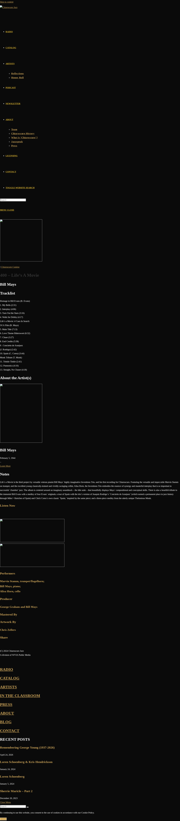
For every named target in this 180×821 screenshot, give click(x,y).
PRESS (6, 704)
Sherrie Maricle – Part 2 (16, 791)
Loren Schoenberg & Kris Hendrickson (26, 762)
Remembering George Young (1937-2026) (27, 747)
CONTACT (9, 730)
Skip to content (6, 2)
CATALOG (9, 678)
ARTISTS (8, 687)
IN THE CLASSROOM (20, 695)
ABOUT (7, 713)
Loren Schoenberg (12, 776)
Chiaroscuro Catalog (10, 267)
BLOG (6, 722)
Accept (3, 819)
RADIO (6, 669)
